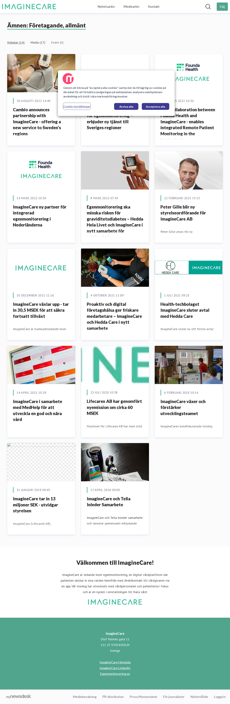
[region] (116, 93)
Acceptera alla (155, 106)
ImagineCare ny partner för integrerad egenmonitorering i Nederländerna (39, 216)
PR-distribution (113, 697)
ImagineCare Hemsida (115, 662)
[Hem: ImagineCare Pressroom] (29, 6)
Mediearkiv (131, 6)
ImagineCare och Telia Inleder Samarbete (108, 501)
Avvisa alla (126, 106)
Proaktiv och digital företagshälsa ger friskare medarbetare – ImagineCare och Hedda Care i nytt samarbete (114, 316)
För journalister (174, 697)
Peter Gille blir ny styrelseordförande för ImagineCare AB (183, 212)
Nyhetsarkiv (106, 6)
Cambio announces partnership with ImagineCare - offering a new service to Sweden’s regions (37, 121)
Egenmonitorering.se (115, 674)
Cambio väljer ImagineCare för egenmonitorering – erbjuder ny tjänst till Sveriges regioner (113, 118)
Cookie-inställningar (76, 106)
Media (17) (37, 42)
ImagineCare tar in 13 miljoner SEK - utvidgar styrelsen (35, 504)
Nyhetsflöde (199, 697)
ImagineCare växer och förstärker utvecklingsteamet (183, 407)
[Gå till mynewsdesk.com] (18, 697)
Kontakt (154, 6)
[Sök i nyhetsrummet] (208, 7)
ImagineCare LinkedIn (115, 668)
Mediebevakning (84, 697)
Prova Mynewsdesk (143, 697)
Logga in (220, 697)
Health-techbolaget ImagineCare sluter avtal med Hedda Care (184, 310)
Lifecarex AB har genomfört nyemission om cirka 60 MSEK (114, 407)
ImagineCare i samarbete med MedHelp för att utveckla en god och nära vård (37, 410)
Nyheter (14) (16, 42)
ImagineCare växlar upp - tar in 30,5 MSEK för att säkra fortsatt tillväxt (41, 310)
